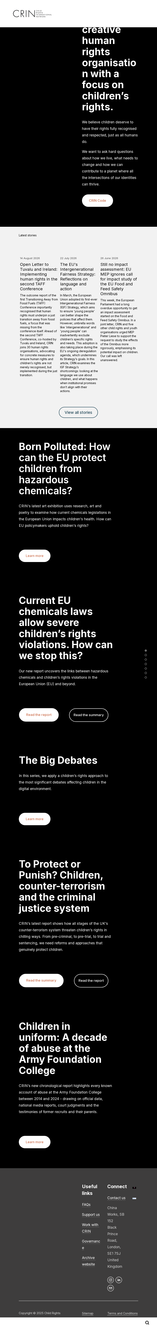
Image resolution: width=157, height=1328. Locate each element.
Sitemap (87, 1313)
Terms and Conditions (122, 1313)
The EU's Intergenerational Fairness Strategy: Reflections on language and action (77, 276)
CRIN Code (97, 201)
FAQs (86, 1204)
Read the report (39, 715)
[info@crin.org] (110, 1288)
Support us (91, 1214)
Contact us (116, 1198)
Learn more (35, 556)
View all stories (78, 412)
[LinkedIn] (119, 1280)
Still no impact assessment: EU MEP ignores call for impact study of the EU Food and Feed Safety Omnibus (118, 279)
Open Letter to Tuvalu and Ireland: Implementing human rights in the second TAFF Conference (38, 276)
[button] (131, 235)
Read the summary (89, 715)
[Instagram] (110, 1280)
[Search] (147, 1322)
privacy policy (28, 1218)
